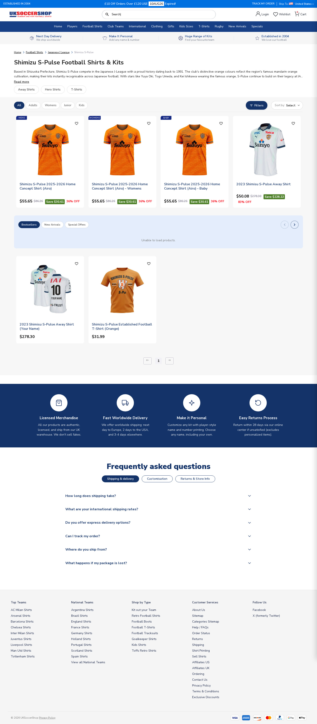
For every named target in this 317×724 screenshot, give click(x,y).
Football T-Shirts (143, 627)
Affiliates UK (200, 668)
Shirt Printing (201, 651)
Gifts (171, 26)
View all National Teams (88, 662)
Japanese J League (58, 52)
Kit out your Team (144, 610)
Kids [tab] (82, 105)
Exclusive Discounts (205, 697)
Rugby (219, 26)
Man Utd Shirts (21, 651)
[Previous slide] (285, 225)
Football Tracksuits (145, 633)
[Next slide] (294, 225)
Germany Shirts (81, 633)
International (137, 26)
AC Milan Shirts (21, 610)
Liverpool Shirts (21, 645)
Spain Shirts (79, 656)
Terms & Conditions (205, 691)
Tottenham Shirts (23, 656)
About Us (198, 610)
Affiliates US (201, 662)
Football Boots (142, 622)
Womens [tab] (50, 105)
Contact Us (199, 680)
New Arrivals (237, 26)
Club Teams (116, 26)
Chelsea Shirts (21, 627)
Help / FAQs (200, 627)
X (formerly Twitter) (266, 616)
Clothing (157, 26)
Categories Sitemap (205, 622)
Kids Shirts (139, 645)
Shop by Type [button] (141, 602)
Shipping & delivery (120, 479)
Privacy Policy (201, 686)
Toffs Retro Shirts (144, 651)
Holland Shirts (81, 639)
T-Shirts (204, 26)
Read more (21, 82)
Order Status (201, 633)
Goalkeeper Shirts (144, 639)
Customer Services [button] (205, 602)
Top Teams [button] (18, 602)
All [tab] (19, 105)
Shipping (198, 645)
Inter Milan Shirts (22, 633)
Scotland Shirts (81, 651)
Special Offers (77, 224)
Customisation (157, 479)
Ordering (198, 674)
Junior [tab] (67, 105)
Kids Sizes (186, 26)
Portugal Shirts (81, 645)
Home (58, 26)
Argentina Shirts (82, 610)
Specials (257, 26)
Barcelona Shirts (22, 622)
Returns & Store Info (195, 479)
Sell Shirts (199, 656)
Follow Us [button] (260, 602)
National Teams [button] (82, 602)
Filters (259, 105)
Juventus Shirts (21, 639)
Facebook (259, 610)
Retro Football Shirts (146, 616)
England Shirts (81, 622)
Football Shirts (92, 26)
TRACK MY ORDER (263, 3)
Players (72, 26)
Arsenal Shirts (20, 616)
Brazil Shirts (79, 616)
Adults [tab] (33, 105)
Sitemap (197, 616)
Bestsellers (29, 224)
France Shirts (80, 627)
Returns (197, 639)
